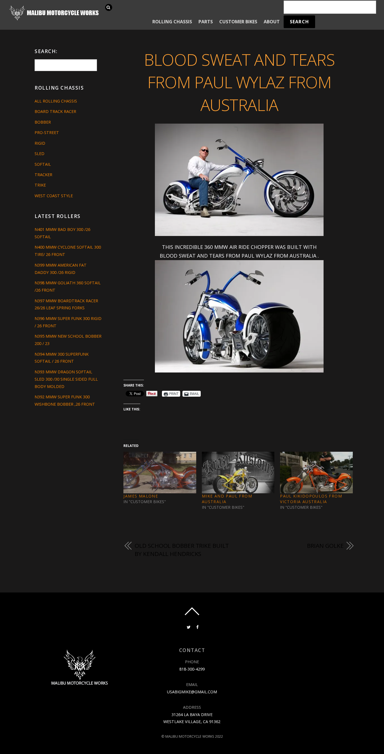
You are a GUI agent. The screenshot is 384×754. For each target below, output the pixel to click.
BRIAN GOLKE (325, 545)
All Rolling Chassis (56, 101)
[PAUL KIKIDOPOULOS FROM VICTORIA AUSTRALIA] (316, 472)
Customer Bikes (238, 22)
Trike (40, 185)
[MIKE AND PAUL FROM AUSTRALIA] (238, 472)
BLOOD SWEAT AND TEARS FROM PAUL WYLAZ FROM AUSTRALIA (239, 82)
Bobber (43, 122)
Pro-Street (47, 132)
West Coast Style (54, 195)
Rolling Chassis (172, 22)
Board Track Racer (55, 111)
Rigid (40, 143)
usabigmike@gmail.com (192, 691)
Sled (39, 153)
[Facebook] (197, 626)
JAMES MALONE (140, 496)
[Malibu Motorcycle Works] (55, 19)
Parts (205, 22)
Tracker (43, 174)
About (272, 22)
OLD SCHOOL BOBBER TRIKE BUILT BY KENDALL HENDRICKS (182, 550)
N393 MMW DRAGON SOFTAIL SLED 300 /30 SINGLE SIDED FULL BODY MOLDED (66, 379)
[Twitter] (188, 626)
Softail (43, 164)
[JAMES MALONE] (159, 472)
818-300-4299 (192, 669)
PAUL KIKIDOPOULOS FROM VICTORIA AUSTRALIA (311, 498)
